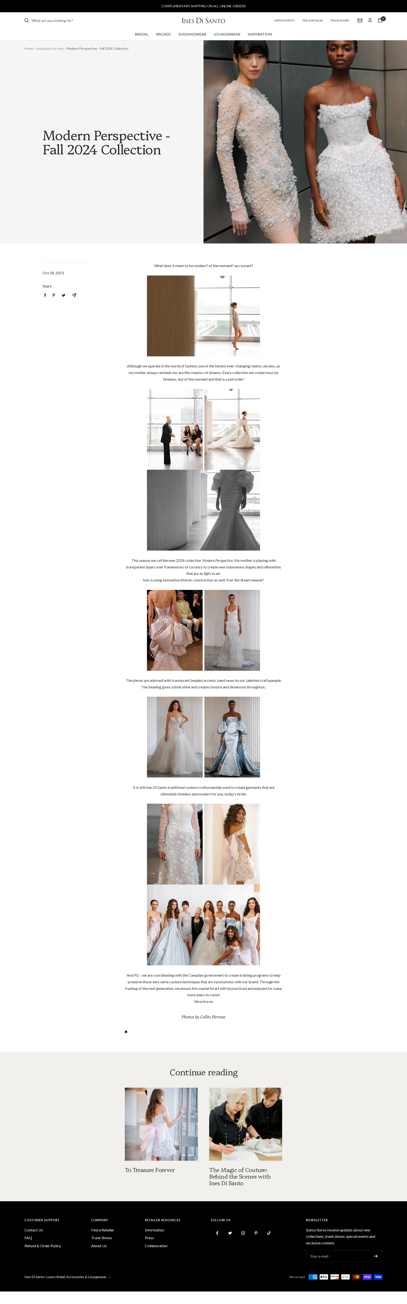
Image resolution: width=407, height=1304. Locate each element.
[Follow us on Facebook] (217, 1233)
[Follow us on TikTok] (269, 1233)
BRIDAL (141, 34)
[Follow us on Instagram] (243, 1233)
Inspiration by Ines (50, 48)
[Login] (370, 20)
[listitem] (45, 295)
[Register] (376, 1256)
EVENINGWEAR (192, 34)
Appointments (284, 20)
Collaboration (156, 1245)
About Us (99, 1245)
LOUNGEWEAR (227, 34)
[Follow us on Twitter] (230, 1233)
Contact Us (33, 1230)
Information (154, 1230)
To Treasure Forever (150, 1169)
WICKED (163, 34)
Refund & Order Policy (42, 1245)
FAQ (28, 1237)
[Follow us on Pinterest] (256, 1233)
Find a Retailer (312, 20)
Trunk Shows (339, 20)
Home (28, 48)
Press (149, 1237)
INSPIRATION (260, 34)
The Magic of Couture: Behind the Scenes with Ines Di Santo (240, 1176)
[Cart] (380, 20)
